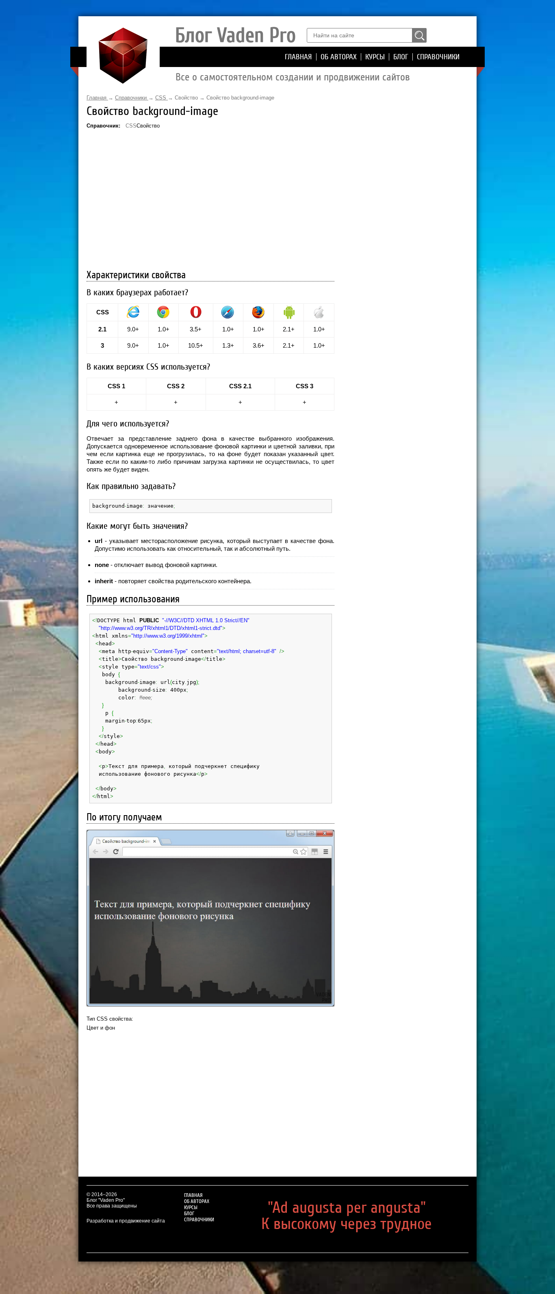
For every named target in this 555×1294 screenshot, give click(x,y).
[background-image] (210, 918)
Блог (400, 56)
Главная (298, 56)
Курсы (375, 56)
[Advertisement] (210, 200)
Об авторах (339, 56)
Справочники (438, 56)
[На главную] (123, 82)
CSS (131, 126)
